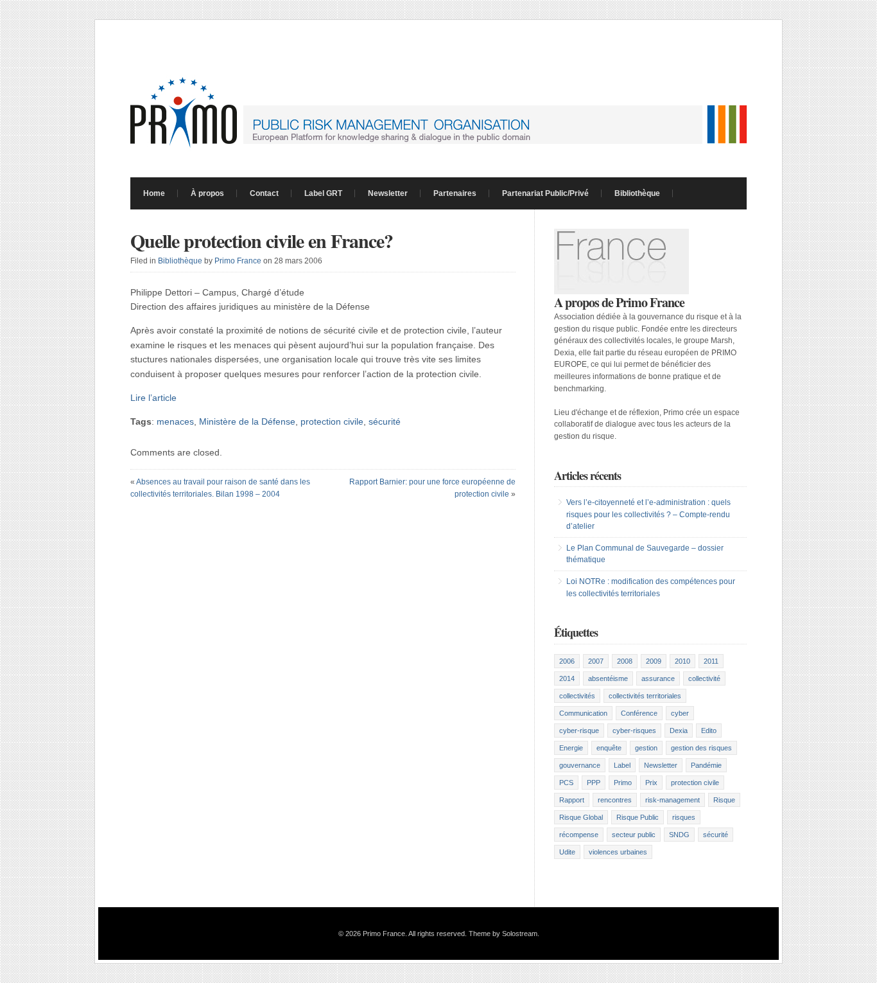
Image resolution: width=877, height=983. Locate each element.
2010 (682, 661)
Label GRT (323, 193)
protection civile (331, 421)
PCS (566, 782)
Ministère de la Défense (247, 421)
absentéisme (608, 678)
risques (683, 817)
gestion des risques (701, 748)
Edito (708, 730)
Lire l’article (153, 398)
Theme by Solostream (503, 933)
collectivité (704, 678)
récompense (578, 834)
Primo (623, 782)
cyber (680, 713)
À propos (207, 193)
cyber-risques (634, 730)
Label (622, 765)
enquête (608, 748)
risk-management (672, 800)
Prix (651, 782)
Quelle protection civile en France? (261, 240)
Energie (571, 748)
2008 (624, 661)
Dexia (679, 730)
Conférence (639, 713)
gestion (646, 748)
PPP (593, 782)
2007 (595, 661)
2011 (711, 661)
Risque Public (637, 817)
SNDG (679, 834)
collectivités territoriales (645, 696)
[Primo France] (438, 148)
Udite (567, 852)
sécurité (385, 421)
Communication (583, 713)
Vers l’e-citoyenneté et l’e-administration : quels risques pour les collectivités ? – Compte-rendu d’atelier (648, 514)
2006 (567, 661)
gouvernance (579, 765)
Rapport (571, 800)
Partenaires (454, 193)
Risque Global (581, 817)
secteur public (634, 834)
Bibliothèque (637, 193)
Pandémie (706, 765)
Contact (264, 193)
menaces (175, 421)
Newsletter (388, 193)
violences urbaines (618, 852)
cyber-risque (579, 730)
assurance (658, 678)
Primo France (237, 260)
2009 (653, 661)
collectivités (577, 696)
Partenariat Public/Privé (545, 193)
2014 (567, 678)
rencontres (615, 800)
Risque (724, 800)
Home (154, 193)
